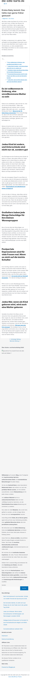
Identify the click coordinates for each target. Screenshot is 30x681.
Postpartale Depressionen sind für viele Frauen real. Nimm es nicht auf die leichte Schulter (17, 75)
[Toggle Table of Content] (3, 59)
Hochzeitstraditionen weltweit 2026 (12, 629)
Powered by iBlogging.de (8, 667)
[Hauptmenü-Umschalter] (5, 4)
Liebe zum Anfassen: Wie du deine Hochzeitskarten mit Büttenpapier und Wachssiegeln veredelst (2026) (13, 614)
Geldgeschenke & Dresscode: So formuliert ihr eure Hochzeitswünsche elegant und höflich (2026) (15, 622)
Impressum (5, 635)
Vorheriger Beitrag (15, 339)
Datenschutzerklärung (8, 639)
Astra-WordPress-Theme (15, 676)
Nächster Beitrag (15, 341)
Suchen (4, 585)
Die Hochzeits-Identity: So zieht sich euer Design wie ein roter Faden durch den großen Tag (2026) (15, 605)
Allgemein (5, 18)
